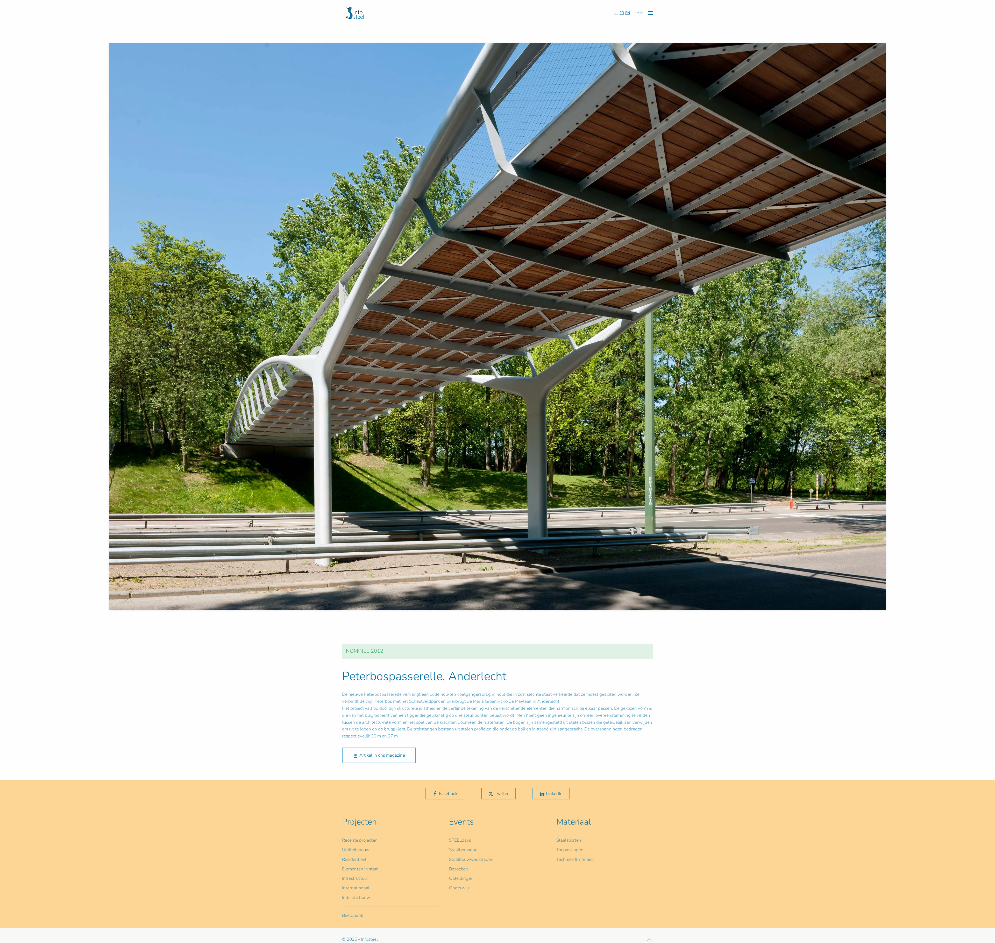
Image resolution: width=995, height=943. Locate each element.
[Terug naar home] (354, 13)
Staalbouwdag (463, 850)
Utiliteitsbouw (355, 850)
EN (627, 12)
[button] (644, 12)
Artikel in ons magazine (382, 755)
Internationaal (355, 888)
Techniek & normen (575, 859)
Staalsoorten (568, 840)
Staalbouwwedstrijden (471, 859)
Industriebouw (356, 897)
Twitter (502, 794)
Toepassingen (570, 850)
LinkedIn (554, 794)
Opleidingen (461, 878)
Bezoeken (458, 869)
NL (616, 12)
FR (622, 12)
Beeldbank (352, 915)
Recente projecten (360, 840)
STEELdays (460, 840)
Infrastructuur (355, 878)
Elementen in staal (360, 869)
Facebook (448, 794)
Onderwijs (459, 888)
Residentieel (354, 859)
